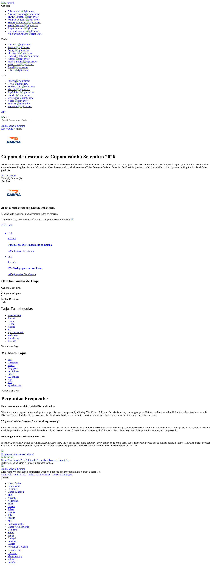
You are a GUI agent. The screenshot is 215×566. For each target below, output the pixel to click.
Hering (11, 324)
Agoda (11, 100)
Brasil (5, 478)
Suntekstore (13, 338)
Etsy (10, 359)
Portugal (12, 538)
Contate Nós (18, 460)
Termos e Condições (59, 460)
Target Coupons (16, 28)
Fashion (12, 47)
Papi (10, 379)
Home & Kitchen (16, 56)
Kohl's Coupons (16, 25)
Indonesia (12, 559)
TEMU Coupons (16, 16)
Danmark (12, 529)
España (11, 512)
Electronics (13, 53)
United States (14, 483)
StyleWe (12, 318)
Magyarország (15, 556)
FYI (10, 382)
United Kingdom (16, 491)
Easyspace (13, 368)
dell (9, 329)
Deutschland (14, 486)
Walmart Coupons (17, 19)
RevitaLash (13, 371)
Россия (11, 517)
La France (13, 489)
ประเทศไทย (14, 550)
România (12, 541)
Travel (11, 67)
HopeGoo (13, 106)
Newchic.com (14, 315)
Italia (10, 515)
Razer (10, 374)
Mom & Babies (15, 61)
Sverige (11, 543)
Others (11, 70)
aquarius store (14, 385)
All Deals (13, 44)
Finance (12, 58)
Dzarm (11, 321)
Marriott (12, 89)
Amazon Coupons (17, 14)
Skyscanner (14, 98)
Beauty (11, 50)
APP (3, 111)
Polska (11, 509)
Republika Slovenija (18, 546)
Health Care (14, 64)
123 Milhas (13, 376)
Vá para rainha (8, 175)
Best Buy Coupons (17, 22)
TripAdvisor (14, 92)
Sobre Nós (6, 460)
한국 (10, 520)
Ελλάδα (11, 562)
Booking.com (15, 86)
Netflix (11, 365)
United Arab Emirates (18, 526)
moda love (13, 335)
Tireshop (12, 341)
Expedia (12, 81)
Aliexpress (13, 362)
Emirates (12, 103)
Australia (12, 498)
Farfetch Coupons (17, 31)
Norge (11, 535)
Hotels (11, 83)
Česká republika (16, 524)
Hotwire (12, 95)
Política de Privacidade (36, 460)
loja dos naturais (16, 332)
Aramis (11, 326)
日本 (10, 494)
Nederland (13, 500)
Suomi (11, 532)
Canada (11, 506)
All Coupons (14, 11)
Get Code (6, 225)
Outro (10, 128)
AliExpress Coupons (18, 34)
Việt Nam (12, 553)
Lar (3, 128)
